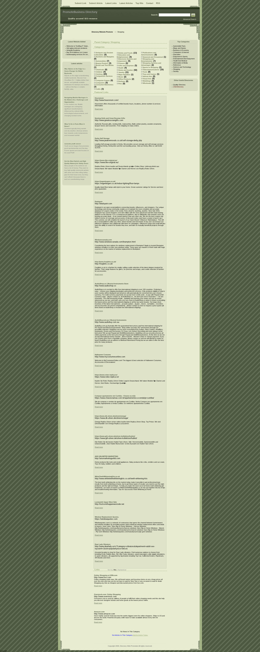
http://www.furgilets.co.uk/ (105, 262)
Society (176, 71)
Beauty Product (102, 63)
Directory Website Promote (102, 32)
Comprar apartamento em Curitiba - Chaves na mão (115, 396)
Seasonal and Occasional (153, 57)
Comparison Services (104, 76)
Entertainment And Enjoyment (184, 59)
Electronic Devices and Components (126, 60)
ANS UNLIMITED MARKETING (106, 456)
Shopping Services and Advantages (151, 64)
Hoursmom (99, 98)
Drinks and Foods (125, 53)
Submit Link (80, 3)
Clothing (99, 74)
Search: (154, 15)
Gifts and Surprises (126, 65)
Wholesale (147, 83)
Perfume (121, 81)
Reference (177, 65)
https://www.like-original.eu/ (106, 160)
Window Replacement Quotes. (107, 517)
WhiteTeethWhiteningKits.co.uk (107, 476)
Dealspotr (98, 201)
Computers (100, 83)
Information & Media (180, 63)
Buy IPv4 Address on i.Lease (77, 52)
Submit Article (95, 3)
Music (120, 77)
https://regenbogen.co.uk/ (105, 181)
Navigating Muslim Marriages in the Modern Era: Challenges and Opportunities (76, 100)
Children (99, 72)
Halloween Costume (103, 355)
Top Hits (139, 3)
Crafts (98, 89)
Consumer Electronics (104, 85)
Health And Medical (180, 61)
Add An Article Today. (140, 635)
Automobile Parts (179, 46)
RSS (158, 3)
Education (176, 54)
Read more (99, 109)
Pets (120, 84)
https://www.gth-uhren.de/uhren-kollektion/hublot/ (115, 436)
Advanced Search (189, 19)
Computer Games (103, 80)
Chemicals (100, 70)
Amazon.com (99, 612)
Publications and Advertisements (148, 54)
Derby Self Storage (102, 138)
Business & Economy (181, 50)
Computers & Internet (181, 52)
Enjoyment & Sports (180, 56)
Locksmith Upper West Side (106, 502)
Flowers (121, 63)
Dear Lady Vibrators (102, 544)
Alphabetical (122, 570)
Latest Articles (126, 3)
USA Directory (178, 87)
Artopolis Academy (73, 50)
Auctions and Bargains (105, 57)
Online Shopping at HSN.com (105, 575)
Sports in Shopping (150, 67)
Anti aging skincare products (77, 48)
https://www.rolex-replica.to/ (106, 375)
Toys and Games (149, 74)
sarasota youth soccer (72, 144)
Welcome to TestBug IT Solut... (78, 46)
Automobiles (101, 61)
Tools (145, 72)
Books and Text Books (105, 65)
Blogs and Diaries (179, 48)
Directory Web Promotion (129, 646)
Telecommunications (151, 70)
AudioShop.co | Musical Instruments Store (111, 284)
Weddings (147, 81)
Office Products (124, 79)
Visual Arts (147, 79)
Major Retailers (124, 75)
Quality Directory (179, 85)
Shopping (176, 69)
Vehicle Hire (147, 76)
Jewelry (121, 72)
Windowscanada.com (103, 240)
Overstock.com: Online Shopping (107, 594)
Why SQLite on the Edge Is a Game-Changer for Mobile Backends (74, 71)
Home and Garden (125, 70)
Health (121, 68)
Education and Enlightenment (123, 56)
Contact (149, 3)
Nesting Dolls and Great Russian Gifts (110, 118)
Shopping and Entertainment (147, 60)
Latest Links (111, 3)
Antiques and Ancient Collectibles (103, 54)
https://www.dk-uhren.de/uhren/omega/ (110, 416)
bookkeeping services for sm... (78, 54)
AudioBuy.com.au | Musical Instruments (110, 320)
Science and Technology (182, 67)
